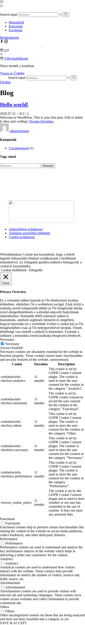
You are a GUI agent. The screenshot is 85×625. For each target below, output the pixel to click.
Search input (8, 14)
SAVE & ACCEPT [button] (13, 623)
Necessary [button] (7, 339)
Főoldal (5, 82)
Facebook (15, 30)
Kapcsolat (15, 26)
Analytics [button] (6, 559)
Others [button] (4, 607)
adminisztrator (19, 131)
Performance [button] (8, 539)
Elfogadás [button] (35, 270)
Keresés (48, 165)
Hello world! (14, 104)
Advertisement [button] (10, 583)
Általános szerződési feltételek (29, 233)
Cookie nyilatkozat (22, 237)
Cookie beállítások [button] (14, 270)
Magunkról (16, 22)
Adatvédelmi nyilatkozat (25, 229)
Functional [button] (7, 519)
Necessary (12, 344)
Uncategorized (19, 148)
